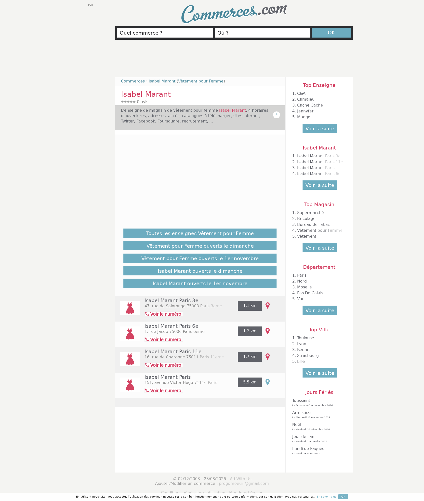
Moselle (304, 287)
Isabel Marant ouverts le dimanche (200, 271)
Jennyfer (305, 111)
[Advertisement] (234, 61)
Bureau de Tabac (313, 224)
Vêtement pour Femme (201, 81)
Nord (302, 281)
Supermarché (310, 212)
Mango (303, 117)
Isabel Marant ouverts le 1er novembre (200, 283)
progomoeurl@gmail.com (244, 483)
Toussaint (312, 402)
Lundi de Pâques (308, 450)
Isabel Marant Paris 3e (171, 300)
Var (300, 299)
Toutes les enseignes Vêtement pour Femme (200, 233)
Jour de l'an (309, 438)
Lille (301, 361)
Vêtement (306, 236)
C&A (301, 93)
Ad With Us (240, 478)
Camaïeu (306, 99)
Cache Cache (310, 105)
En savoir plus (326, 496)
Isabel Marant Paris (168, 377)
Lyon (301, 343)
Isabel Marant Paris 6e (171, 326)
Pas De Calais (310, 293)
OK (331, 33)
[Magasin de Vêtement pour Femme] (127, 311)
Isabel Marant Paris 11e (173, 351)
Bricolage (306, 218)
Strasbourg (308, 355)
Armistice (311, 414)
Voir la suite (319, 129)
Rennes (304, 349)
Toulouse (305, 338)
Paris (301, 275)
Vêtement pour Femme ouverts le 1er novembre (200, 258)
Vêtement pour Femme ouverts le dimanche (200, 246)
